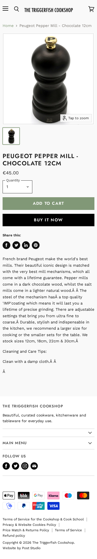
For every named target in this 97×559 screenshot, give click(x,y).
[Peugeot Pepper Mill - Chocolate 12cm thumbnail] (11, 136)
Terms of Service (68, 530)
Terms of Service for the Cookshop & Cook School (43, 519)
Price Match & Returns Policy (26, 530)
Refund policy (14, 535)
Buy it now (48, 220)
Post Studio (31, 548)
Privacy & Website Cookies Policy (29, 525)
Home (8, 26)
